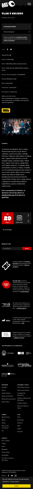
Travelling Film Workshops (21, 394)
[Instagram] (15, 475)
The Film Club (16, 281)
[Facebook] (7, 49)
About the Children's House (23, 407)
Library (4, 423)
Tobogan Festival (22, 403)
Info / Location (6, 440)
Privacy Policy (5, 452)
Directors (19, 423)
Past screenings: (9, 32)
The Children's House (23, 387)
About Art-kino (6, 417)
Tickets (4, 443)
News (18, 426)
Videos (19, 428)
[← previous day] (28, 221)
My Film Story (5, 402)
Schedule (4, 387)
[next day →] (28, 215)
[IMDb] (6, 110)
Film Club (20, 431)
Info (3, 431)
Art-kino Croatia (11, 470)
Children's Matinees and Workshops (24, 399)
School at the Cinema (23, 390)
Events (3, 390)
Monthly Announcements (8, 399)
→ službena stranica (18, 338)
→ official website (21, 308)
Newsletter (5, 449)
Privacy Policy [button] (14, 481)
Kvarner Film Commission (5, 427)
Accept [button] (16, 486)
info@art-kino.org (20, 100)
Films (18, 417)
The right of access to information (8, 459)
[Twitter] (11, 49)
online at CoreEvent (9, 40)
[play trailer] (16, 128)
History (4, 420)
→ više (22, 323)
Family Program (6, 393)
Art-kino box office (22, 37)
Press (3, 446)
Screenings (20, 420)
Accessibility (5, 455)
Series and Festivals (7, 396)
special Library (25, 291)
